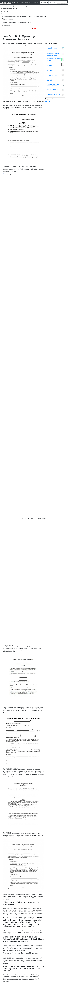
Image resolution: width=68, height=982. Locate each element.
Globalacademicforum (8, 2)
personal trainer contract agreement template (53, 54)
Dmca (17, 2)
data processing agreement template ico (53, 64)
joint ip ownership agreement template (54, 95)
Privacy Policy (28, 2)
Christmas (47, 103)
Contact (22, 2)
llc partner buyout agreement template (54, 59)
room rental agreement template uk (52, 90)
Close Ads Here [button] (5, 3)
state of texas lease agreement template (52, 74)
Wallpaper (47, 101)
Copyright (36, 2)
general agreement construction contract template (52, 48)
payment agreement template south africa (54, 79)
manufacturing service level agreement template (53, 84)
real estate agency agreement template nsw (54, 69)
